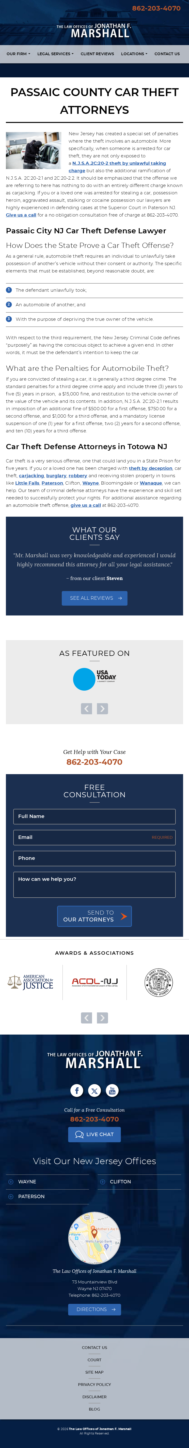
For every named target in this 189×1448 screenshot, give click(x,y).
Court (95, 1360)
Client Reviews (97, 54)
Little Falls (27, 483)
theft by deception (150, 468)
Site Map (94, 1372)
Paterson (52, 483)
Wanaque (151, 483)
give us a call (86, 505)
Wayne (90, 483)
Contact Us (167, 54)
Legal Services (54, 54)
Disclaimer (94, 1397)
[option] (94, 679)
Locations (133, 54)
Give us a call (21, 215)
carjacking (31, 476)
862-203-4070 (156, 8)
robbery (78, 476)
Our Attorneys (88, 916)
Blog (94, 1409)
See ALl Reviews (91, 598)
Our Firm (17, 54)
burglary (56, 476)
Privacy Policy (94, 1385)
